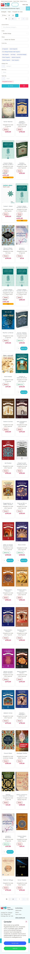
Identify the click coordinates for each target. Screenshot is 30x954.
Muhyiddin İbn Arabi (8, 124)
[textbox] (15, 46)
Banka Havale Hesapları (6, 1)
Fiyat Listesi (18, 914)
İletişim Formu (23, 1)
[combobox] (15, 46)
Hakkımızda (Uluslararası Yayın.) (10, 8)
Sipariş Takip (16, 1)
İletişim (17, 912)
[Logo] (5, 4)
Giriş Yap (25, 4)
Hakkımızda (18, 910)
